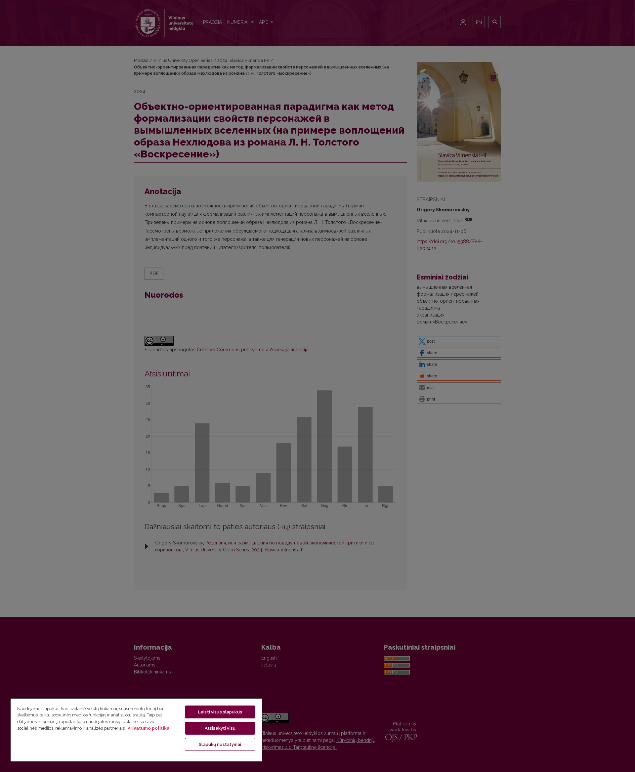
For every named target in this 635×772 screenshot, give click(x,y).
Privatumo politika (148, 728)
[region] (136, 729)
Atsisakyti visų (220, 728)
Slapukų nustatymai (220, 744)
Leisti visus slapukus (220, 711)
